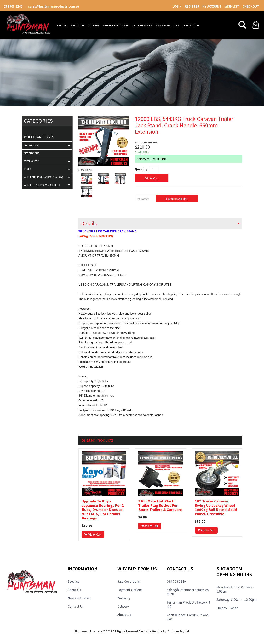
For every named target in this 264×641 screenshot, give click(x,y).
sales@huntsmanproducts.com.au (53, 6)
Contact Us (76, 606)
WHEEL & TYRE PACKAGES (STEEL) (42, 185)
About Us (74, 589)
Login (177, 6)
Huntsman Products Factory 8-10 (188, 604)
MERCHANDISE (31, 153)
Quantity (141, 169)
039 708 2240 (176, 581)
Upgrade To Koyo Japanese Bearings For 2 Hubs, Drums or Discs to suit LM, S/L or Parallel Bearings (103, 509)
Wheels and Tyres (39, 137)
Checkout (251, 6)
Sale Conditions (128, 581)
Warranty (123, 598)
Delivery (123, 606)
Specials (73, 581)
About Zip (124, 614)
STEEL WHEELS (31, 161)
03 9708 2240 (13, 6)
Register (192, 6)
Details (89, 223)
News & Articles (79, 598)
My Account (211, 6)
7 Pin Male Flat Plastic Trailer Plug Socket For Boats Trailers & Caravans (160, 505)
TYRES (27, 169)
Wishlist (232, 6)
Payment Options (129, 589)
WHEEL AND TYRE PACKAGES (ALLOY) (43, 177)
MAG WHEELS (31, 145)
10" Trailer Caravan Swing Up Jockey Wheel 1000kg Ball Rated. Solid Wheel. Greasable (216, 507)
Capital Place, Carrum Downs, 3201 (188, 617)
